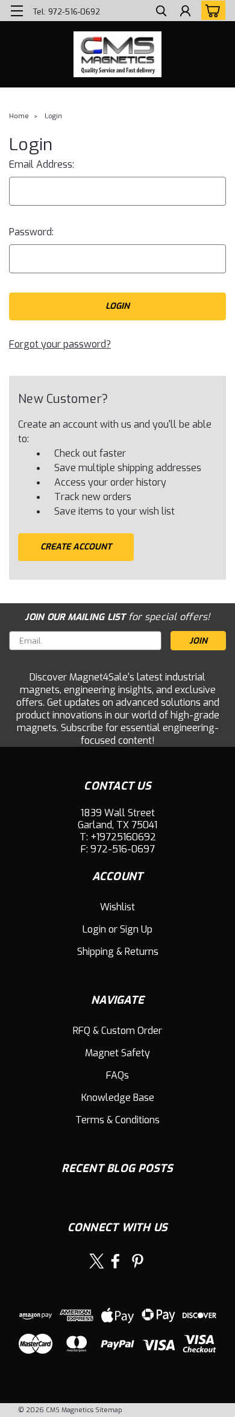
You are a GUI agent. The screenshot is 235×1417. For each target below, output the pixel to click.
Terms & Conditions (117, 1120)
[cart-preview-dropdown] (210, 10)
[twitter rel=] (96, 1261)
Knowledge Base (117, 1097)
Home (19, 116)
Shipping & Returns (117, 951)
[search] (161, 12)
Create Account (75, 547)
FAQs (117, 1075)
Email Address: (41, 164)
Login (53, 116)
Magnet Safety (117, 1053)
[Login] (185, 12)
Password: (31, 232)
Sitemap (108, 1410)
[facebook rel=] (115, 1261)
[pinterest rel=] (137, 1261)
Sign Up (136, 929)
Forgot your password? (60, 344)
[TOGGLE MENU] (16, 11)
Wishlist (117, 907)
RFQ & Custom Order (117, 1030)
